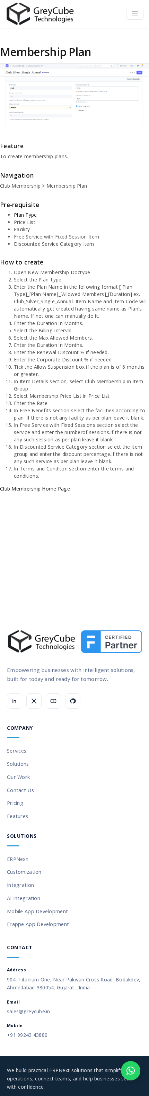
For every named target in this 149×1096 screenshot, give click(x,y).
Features (17, 816)
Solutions (18, 764)
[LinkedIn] (14, 701)
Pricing (15, 803)
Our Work (18, 777)
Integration (20, 885)
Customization (24, 872)
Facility (22, 229)
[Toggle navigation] (134, 14)
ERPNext (17, 859)
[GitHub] (72, 701)
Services (16, 750)
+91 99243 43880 (27, 1035)
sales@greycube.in (28, 1011)
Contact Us (20, 790)
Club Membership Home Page (35, 488)
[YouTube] (53, 701)
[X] (34, 701)
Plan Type (25, 215)
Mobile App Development (37, 911)
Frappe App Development (38, 924)
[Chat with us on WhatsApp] (130, 1070)
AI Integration (23, 898)
